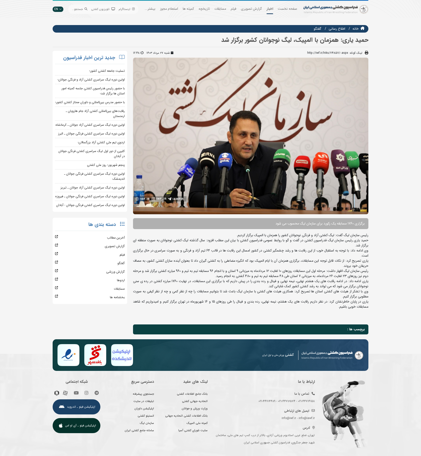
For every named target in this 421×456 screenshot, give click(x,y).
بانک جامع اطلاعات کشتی (192, 394)
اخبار (270, 8)
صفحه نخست (287, 8)
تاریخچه (204, 8)
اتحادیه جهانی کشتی (195, 401)
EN (56, 9)
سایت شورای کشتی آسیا (193, 430)
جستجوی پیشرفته (143, 394)
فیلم (233, 8)
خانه (356, 28)
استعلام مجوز (169, 8)
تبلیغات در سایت (144, 401)
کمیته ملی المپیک (197, 423)
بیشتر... (150, 8)
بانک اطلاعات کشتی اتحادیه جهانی (186, 415)
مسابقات (220, 8)
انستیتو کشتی (146, 415)
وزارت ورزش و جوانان (195, 408)
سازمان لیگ (147, 423)
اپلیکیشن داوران (144, 408)
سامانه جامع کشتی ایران (139, 430)
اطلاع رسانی (337, 28)
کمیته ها (188, 8)
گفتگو (317, 28)
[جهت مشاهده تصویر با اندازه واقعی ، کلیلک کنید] (250, 135)
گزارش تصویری (251, 8)
